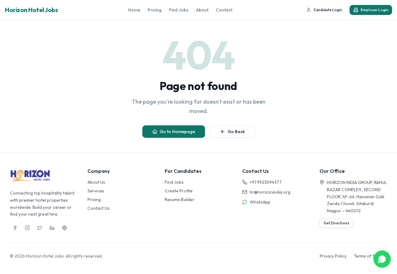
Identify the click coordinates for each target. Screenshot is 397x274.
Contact (224, 10)
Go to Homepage (177, 131)
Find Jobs (179, 10)
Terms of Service (370, 256)
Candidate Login (328, 9)
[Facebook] (15, 228)
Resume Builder (179, 199)
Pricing (155, 10)
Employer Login (374, 9)
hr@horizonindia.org (270, 192)
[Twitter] (40, 228)
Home (134, 10)
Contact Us (98, 208)
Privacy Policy (333, 256)
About (202, 10)
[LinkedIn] (52, 228)
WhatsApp (260, 202)
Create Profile (179, 191)
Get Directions (336, 223)
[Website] (64, 228)
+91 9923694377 (266, 182)
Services (95, 191)
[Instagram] (27, 228)
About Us (96, 182)
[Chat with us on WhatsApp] (382, 259)
